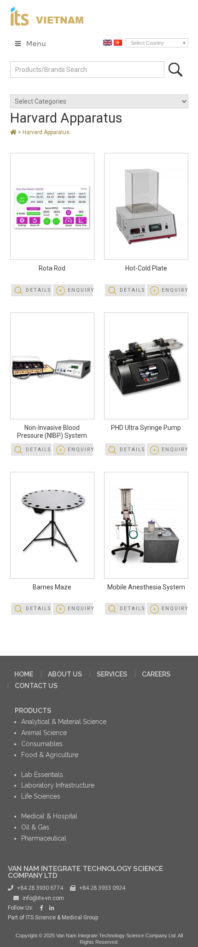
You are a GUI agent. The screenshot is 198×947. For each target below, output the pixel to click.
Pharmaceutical (43, 838)
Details (38, 290)
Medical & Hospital (49, 816)
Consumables (42, 743)
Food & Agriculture (49, 755)
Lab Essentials (42, 774)
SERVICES (112, 674)
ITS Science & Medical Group (62, 917)
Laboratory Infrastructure (57, 785)
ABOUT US (65, 674)
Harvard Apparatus (66, 118)
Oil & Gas (35, 827)
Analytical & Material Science (63, 721)
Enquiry (80, 290)
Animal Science (44, 732)
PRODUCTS (33, 710)
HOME (23, 674)
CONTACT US (36, 685)
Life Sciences (40, 796)
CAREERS (156, 674)
